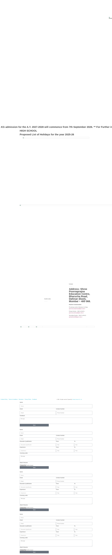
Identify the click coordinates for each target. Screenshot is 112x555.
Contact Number (60, 409)
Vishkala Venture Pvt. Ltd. (77, 399)
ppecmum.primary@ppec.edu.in (76, 312)
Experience (23, 447)
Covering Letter (24, 453)
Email (21, 409)
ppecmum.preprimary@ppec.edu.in (77, 308)
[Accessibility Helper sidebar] (110, 17)
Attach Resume (24, 462)
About (25, 122)
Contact (81, 122)
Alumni (68, 122)
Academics (39, 122)
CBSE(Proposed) (89, 122)
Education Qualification (26, 441)
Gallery (63, 122)
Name (21, 402)
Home (20, 122)
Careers (75, 122)
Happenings (47, 122)
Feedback (22, 415)
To (74, 441)
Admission (31, 122)
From (57, 441)
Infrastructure (56, 122)
